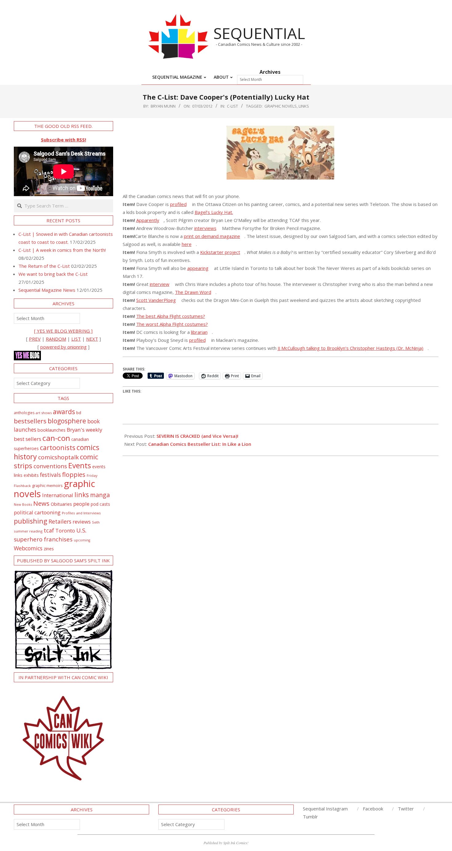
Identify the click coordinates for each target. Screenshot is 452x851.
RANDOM (56, 339)
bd (78, 412)
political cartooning (37, 512)
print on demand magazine (212, 236)
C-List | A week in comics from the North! (62, 250)
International (57, 495)
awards (64, 411)
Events (79, 465)
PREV (35, 339)
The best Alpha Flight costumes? (170, 316)
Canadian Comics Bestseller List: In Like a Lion (199, 444)
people (81, 503)
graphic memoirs (47, 485)
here (187, 244)
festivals (50, 474)
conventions (50, 466)
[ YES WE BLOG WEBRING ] (63, 331)
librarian (199, 332)
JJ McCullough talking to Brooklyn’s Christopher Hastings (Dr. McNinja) (350, 348)
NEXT (92, 339)
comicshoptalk (58, 457)
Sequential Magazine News (46, 290)
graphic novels (280, 106)
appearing (197, 268)
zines (49, 548)
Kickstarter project (220, 252)
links (304, 106)
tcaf (49, 530)
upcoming (82, 540)
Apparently (147, 220)
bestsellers (30, 421)
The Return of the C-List (44, 266)
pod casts (100, 504)
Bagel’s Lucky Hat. (214, 212)
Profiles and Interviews (81, 513)
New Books (23, 504)
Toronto (65, 530)
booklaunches (51, 430)
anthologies (24, 412)
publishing (30, 521)
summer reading (28, 531)
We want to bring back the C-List (53, 274)
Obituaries (61, 504)
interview (159, 284)
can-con (56, 438)
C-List (232, 106)
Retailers (60, 521)
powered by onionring (63, 347)
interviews (205, 228)
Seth (96, 522)
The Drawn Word (193, 292)
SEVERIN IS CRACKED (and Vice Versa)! (197, 436)
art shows (44, 412)
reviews (82, 521)
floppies (73, 474)
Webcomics (28, 548)
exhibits (31, 475)
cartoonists (57, 447)
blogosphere (67, 420)
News (41, 503)
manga (100, 495)
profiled (178, 204)
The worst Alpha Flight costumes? (172, 324)
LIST (76, 339)
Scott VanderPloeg (156, 300)
